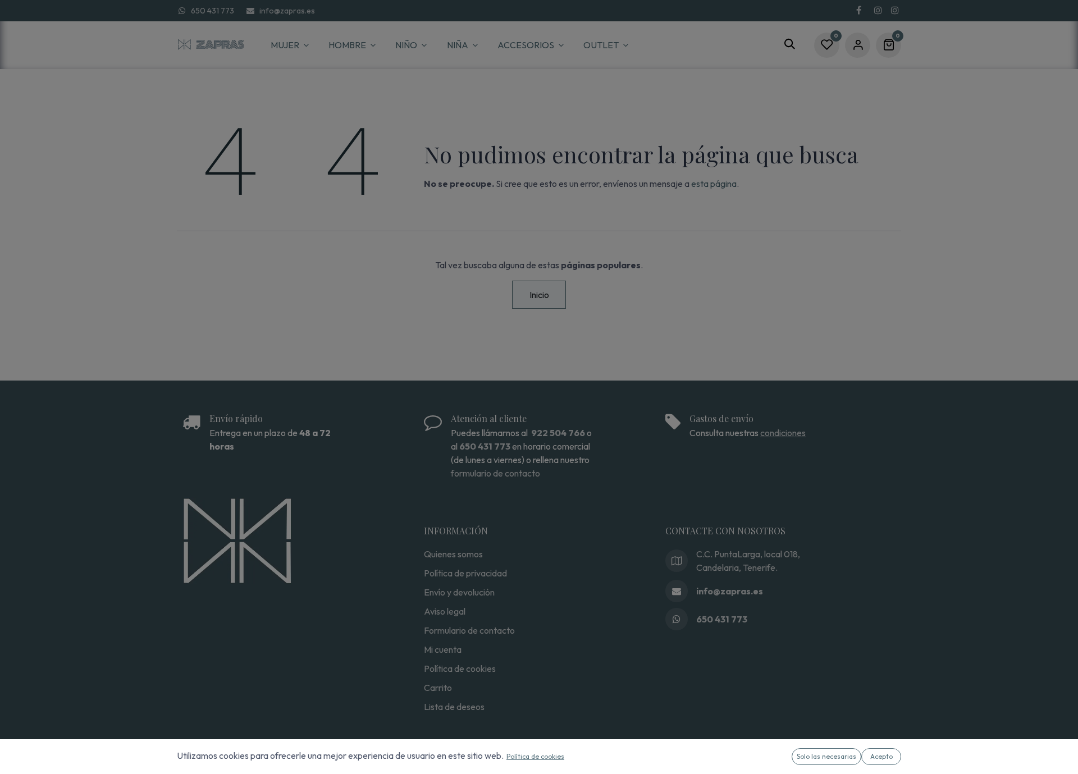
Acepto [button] (881, 756)
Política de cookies (535, 756)
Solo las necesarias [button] (826, 756)
